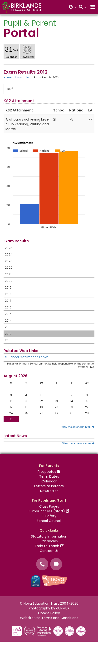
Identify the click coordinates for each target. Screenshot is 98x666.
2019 (8, 287)
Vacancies (49, 541)
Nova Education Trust (41, 603)
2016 (8, 307)
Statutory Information (49, 536)
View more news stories (77, 443)
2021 (8, 274)
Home (7, 77)
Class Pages (49, 506)
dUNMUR (62, 608)
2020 (8, 280)
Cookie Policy (49, 613)
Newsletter (49, 490)
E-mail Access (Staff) (47, 511)
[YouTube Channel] (56, 564)
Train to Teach (47, 546)
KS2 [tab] (10, 89)
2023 (8, 261)
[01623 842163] (42, 564)
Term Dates (49, 476)
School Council (49, 520)
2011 (7, 340)
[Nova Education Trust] (54, 580)
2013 (8, 327)
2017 (8, 300)
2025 (8, 248)
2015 (8, 314)
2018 (8, 294)
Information (22, 77)
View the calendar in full (76, 427)
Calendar (49, 481)
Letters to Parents (49, 486)
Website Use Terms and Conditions (49, 617)
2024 (9, 254)
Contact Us (49, 550)
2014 (8, 320)
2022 (8, 267)
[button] (73, 7)
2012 (8, 333)
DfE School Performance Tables (26, 357)
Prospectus (47, 471)
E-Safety (49, 516)
